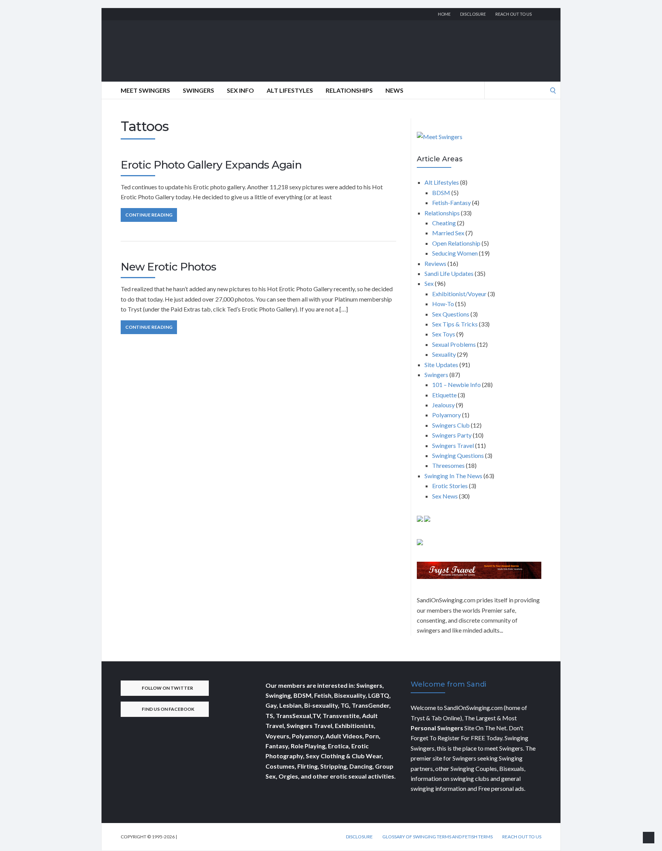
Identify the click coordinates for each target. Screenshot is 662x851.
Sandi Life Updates (449, 273)
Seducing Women (455, 253)
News (394, 90)
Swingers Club (451, 425)
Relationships (349, 90)
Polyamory (446, 414)
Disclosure (473, 13)
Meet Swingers (145, 90)
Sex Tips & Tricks (455, 324)
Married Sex (448, 232)
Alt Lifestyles (290, 90)
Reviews (435, 263)
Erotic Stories (450, 485)
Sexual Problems (454, 344)
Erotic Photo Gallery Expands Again (211, 164)
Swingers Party (452, 435)
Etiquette (444, 394)
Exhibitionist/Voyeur (459, 293)
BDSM (441, 192)
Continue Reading (148, 215)
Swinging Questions (458, 455)
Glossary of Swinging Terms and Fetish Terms (437, 837)
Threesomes (448, 465)
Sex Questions (450, 314)
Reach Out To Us (513, 13)
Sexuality (444, 354)
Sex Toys (443, 334)
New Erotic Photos (168, 266)
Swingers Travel (453, 445)
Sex (429, 283)
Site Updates (441, 364)
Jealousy (443, 404)
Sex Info (240, 90)
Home (444, 13)
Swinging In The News (453, 475)
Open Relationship (456, 243)
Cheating (444, 222)
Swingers (198, 90)
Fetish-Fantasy (451, 202)
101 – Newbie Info (456, 384)
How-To (443, 303)
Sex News (445, 496)
